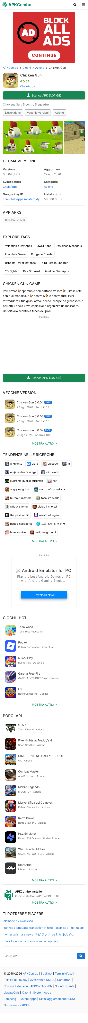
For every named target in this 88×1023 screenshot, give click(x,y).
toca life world (50, 498)
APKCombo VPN (41, 986)
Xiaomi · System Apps (36, 992)
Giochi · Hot (15, 618)
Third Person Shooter (54, 262)
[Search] (81, 956)
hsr (55, 480)
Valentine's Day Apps (18, 245)
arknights (16, 463)
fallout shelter (19, 506)
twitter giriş (10, 934)
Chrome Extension (16, 986)
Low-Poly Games (16, 254)
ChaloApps (27, 86)
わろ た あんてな (63, 934)
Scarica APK (46, 95)
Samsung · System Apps (20, 999)
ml (69, 463)
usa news (26, 934)
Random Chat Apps (56, 271)
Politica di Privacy (15, 979)
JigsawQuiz (11, 992)
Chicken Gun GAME (21, 284)
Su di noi (46, 973)
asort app (61, 927)
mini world (52, 472)
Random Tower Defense (20, 262)
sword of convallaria (52, 489)
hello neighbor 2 (45, 532)
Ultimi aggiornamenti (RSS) (57, 999)
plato (35, 463)
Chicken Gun (31, 75)
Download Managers (69, 245)
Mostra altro (43, 443)
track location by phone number (24, 941)
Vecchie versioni (38, 112)
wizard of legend (50, 515)
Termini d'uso (63, 973)
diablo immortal (47, 506)
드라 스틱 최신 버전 (53, 523)
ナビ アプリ (42, 934)
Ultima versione (19, 161)
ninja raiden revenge (23, 472)
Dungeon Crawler (42, 254)
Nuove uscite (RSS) (17, 1005)
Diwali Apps (43, 245)
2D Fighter (12, 271)
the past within (19, 515)
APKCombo (10, 67)
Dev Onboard (31, 271)
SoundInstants (64, 986)
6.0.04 (11, 174)
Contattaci (64, 979)
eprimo (53, 941)
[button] (75, 4)
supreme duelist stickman (26, 480)
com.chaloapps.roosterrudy (21, 199)
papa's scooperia (21, 523)
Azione (59, 112)
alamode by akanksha (18, 921)
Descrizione (13, 112)
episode (53, 463)
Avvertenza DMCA (42, 979)
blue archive (18, 532)
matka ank (77, 927)
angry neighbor (20, 489)
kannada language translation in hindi (28, 927)
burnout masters (21, 498)
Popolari (12, 716)
